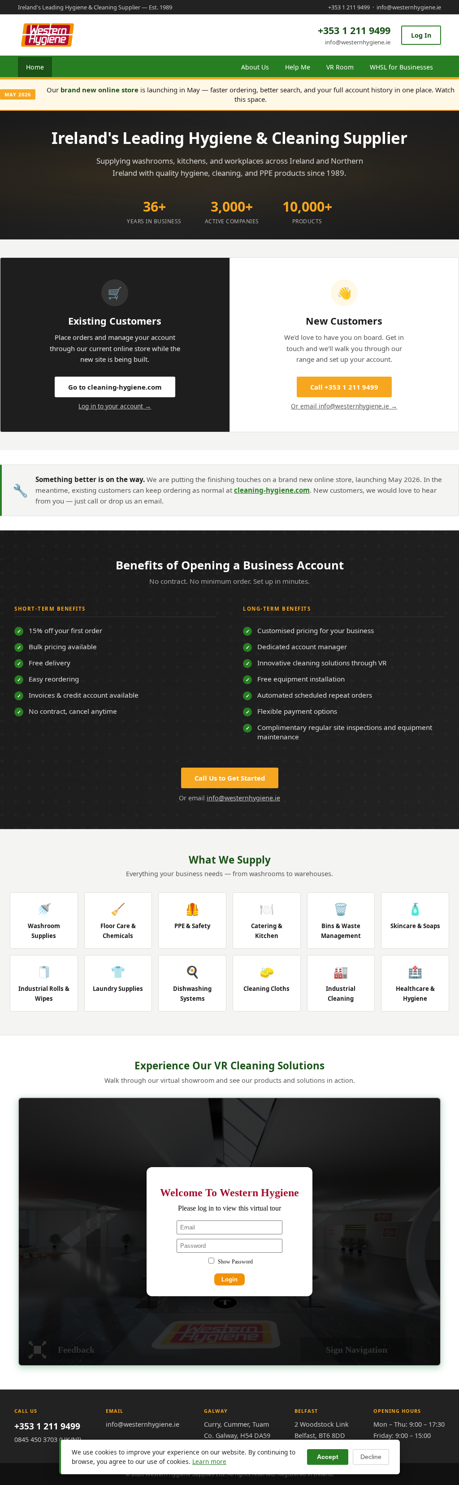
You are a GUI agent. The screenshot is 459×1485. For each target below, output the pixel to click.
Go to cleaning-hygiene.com (115, 386)
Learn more (209, 1461)
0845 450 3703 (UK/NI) (47, 1439)
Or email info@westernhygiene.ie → (344, 406)
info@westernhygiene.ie (409, 7)
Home (35, 67)
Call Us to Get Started (230, 777)
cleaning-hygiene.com (272, 490)
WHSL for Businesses (401, 67)
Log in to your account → (114, 406)
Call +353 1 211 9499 (344, 386)
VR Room (340, 67)
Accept (327, 1457)
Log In (421, 35)
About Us (255, 67)
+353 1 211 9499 (349, 7)
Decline (370, 1457)
